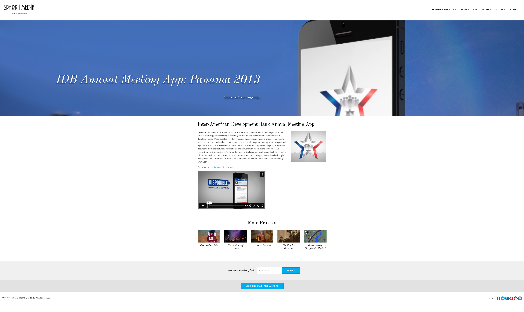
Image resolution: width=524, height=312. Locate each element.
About (486, 9)
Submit (291, 270)
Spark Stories (469, 9)
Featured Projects (443, 9)
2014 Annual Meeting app (221, 167)
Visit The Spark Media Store (262, 286)
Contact (515, 9)
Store (500, 9)
